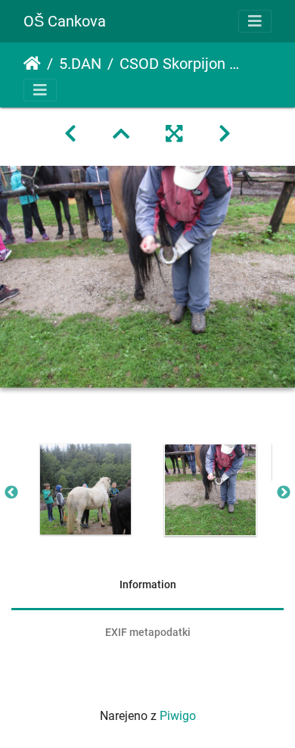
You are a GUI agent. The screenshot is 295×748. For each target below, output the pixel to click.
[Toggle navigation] (255, 21)
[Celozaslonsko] (174, 134)
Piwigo (178, 716)
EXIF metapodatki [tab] (148, 632)
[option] (85, 489)
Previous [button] (11, 492)
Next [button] (283, 492)
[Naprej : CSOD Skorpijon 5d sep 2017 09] (224, 134)
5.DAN (80, 64)
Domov (32, 63)
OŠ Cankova (64, 21)
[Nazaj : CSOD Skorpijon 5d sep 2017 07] (70, 134)
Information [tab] (148, 584)
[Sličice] (121, 134)
